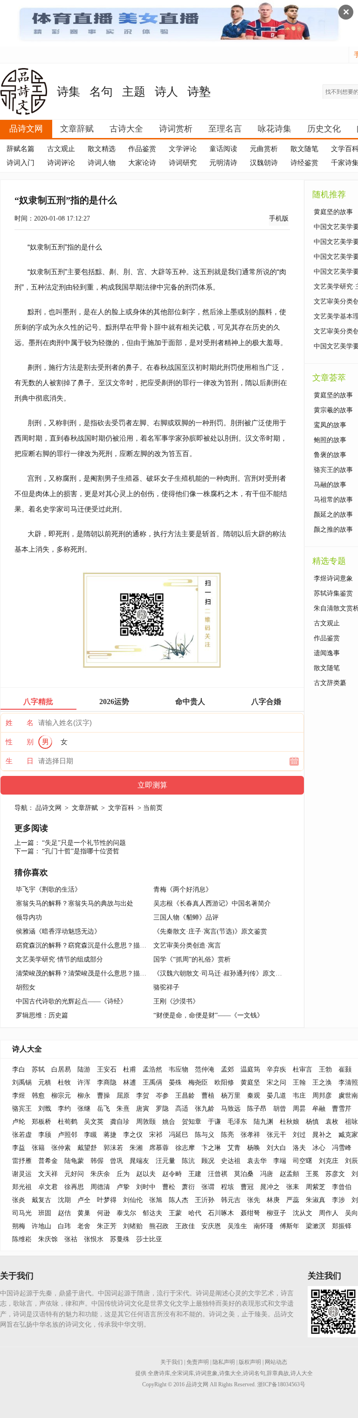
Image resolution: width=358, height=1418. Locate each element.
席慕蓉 (159, 1147)
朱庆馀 (48, 1239)
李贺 (142, 1095)
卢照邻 (67, 1134)
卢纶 (18, 1121)
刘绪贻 (133, 1226)
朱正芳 (107, 1226)
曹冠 (247, 1186)
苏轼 (38, 1069)
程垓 (227, 1186)
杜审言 (302, 1069)
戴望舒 (87, 1147)
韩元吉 (231, 1200)
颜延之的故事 (333, 514)
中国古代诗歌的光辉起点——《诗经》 (71, 1001)
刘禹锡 (22, 1082)
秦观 (253, 1095)
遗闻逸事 (327, 653)
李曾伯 (341, 1186)
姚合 (168, 1121)
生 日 (20, 761)
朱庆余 (100, 1173)
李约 (64, 1108)
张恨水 (93, 1239)
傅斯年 (289, 1226)
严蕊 (292, 1200)
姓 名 (20, 722)
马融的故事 (330, 484)
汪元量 (165, 1160)
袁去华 (257, 1160)
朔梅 (18, 1226)
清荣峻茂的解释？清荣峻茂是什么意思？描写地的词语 (94, 973)
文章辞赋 (77, 128)
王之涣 (322, 1082)
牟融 (318, 1108)
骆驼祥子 (166, 987)
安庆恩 (211, 1226)
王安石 (107, 1069)
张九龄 (204, 1108)
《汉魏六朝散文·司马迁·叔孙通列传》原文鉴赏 (221, 973)
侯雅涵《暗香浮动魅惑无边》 (58, 931)
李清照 (348, 1082)
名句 (101, 91)
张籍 (38, 1147)
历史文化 (324, 128)
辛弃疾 (276, 1069)
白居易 (61, 1069)
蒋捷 (110, 1134)
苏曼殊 (120, 1239)
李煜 (18, 1095)
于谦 (214, 1121)
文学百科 (121, 807)
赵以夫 (146, 1173)
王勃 (325, 1069)
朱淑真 (315, 1200)
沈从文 (302, 1213)
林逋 (129, 1082)
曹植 (207, 1095)
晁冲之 (270, 1186)
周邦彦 (322, 1095)
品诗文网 (26, 128)
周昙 (299, 1108)
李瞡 (90, 1134)
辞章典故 (278, 1373)
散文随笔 (304, 148)
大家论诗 (142, 162)
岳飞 (103, 1108)
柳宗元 (61, 1095)
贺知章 (191, 1121)
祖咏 (351, 1121)
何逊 (103, 1213)
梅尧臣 (198, 1082)
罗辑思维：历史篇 (42, 1015)
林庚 (273, 1200)
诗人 (166, 91)
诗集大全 (230, 1373)
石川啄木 (221, 1213)
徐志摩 (185, 1147)
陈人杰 (178, 1200)
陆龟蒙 (74, 1160)
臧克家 (348, 1134)
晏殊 (175, 1082)
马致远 (231, 1108)
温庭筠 (250, 1069)
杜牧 (64, 1082)
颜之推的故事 (333, 529)
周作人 (328, 1213)
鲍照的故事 (330, 439)
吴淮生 (237, 1226)
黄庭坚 (250, 1082)
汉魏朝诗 (264, 162)
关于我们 (171, 1362)
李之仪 (133, 1134)
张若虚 (22, 1134)
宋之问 (276, 1082)
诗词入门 (20, 162)
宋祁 (155, 1134)
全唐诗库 (159, 1373)
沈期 (64, 1200)
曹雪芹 (341, 1108)
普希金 (48, 1160)
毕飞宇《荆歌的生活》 (48, 889)
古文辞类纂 (330, 682)
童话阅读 (223, 148)
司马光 (22, 1213)
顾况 (207, 1160)
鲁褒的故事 (330, 454)
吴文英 (93, 1121)
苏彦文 (335, 1173)
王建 (194, 1173)
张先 (253, 1200)
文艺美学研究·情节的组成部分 (59, 959)
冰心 (318, 1147)
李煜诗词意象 (333, 578)
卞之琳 (211, 1147)
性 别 (20, 742)
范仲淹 (204, 1069)
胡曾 (279, 1108)
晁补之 (322, 1134)
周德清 (100, 1186)
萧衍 (188, 1186)
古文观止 (61, 148)
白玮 (64, 1226)
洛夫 (299, 1147)
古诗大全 (126, 128)
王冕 (312, 1173)
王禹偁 (152, 1082)
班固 (44, 1213)
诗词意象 (206, 1373)
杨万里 (231, 1095)
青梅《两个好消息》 (182, 889)
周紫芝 (315, 1186)
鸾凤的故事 (330, 425)
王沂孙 (204, 1200)
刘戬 (44, 1108)
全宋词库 (183, 1373)
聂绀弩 (250, 1213)
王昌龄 (185, 1095)
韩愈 (38, 1095)
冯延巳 (178, 1134)
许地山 (41, 1226)
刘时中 (146, 1186)
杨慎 (312, 1121)
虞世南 (348, 1095)
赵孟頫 (289, 1173)
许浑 (83, 1082)
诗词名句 (254, 1373)
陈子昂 (257, 1108)
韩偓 (96, 1160)
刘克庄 (328, 1160)
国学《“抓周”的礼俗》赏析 (192, 959)
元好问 (74, 1173)
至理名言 (225, 128)
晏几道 (276, 1095)
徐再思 (74, 1186)
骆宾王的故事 (333, 469)
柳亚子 (276, 1213)
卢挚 (123, 1186)
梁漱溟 (315, 1226)
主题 (133, 91)
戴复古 (41, 1200)
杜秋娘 (289, 1121)
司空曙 (302, 1160)
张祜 (70, 1239)
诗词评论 (61, 162)
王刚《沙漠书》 (176, 1001)
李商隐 (107, 1082)
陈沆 (188, 1160)
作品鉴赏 (142, 148)
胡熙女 (25, 987)
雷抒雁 (22, 1160)
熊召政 (159, 1226)
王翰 (299, 1082)
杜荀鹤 (67, 1121)
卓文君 (48, 1186)
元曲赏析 (264, 148)
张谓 (207, 1186)
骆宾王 (22, 1108)
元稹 (44, 1082)
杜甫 (129, 1069)
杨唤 (253, 1147)
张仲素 (61, 1147)
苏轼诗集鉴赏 (333, 593)
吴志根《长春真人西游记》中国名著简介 (212, 903)
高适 (181, 1108)
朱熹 (123, 1108)
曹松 (168, 1186)
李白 (18, 1069)
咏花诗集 (274, 128)
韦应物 (178, 1069)
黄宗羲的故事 (333, 410)
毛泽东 (237, 1121)
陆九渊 (263, 1121)
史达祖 (231, 1160)
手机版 (279, 218)
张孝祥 (250, 1134)
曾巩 (116, 1160)
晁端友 (139, 1160)
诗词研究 (183, 162)
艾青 (234, 1147)
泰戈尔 (126, 1213)
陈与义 (204, 1134)
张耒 (292, 1186)
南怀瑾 (263, 1226)
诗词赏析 (176, 128)
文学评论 (183, 148)
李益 (18, 1147)
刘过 (299, 1134)
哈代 (194, 1213)
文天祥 (48, 1173)
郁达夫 (152, 1213)
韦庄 (299, 1095)
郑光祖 (22, 1186)
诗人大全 (27, 1049)
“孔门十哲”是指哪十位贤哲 (80, 851)
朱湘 (136, 1147)
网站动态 (276, 1362)
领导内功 (29, 917)
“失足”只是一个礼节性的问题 (84, 842)
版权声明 (250, 1362)
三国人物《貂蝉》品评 (186, 917)
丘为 (123, 1173)
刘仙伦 (133, 1200)
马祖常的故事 (333, 499)
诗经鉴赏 (304, 162)
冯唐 (266, 1173)
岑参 (162, 1095)
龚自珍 (120, 1121)
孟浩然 (152, 1069)
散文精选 (102, 148)
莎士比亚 (149, 1239)
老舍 (83, 1226)
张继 (83, 1108)
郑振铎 (341, 1226)
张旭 (155, 1200)
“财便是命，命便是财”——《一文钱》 (208, 1015)
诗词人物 (102, 162)
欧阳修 (224, 1082)
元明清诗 (223, 162)
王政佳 (185, 1226)
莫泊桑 (244, 1173)
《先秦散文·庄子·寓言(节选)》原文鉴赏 (210, 931)
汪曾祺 (217, 1173)
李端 (279, 1160)
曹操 (103, 1095)
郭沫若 (113, 1147)
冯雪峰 (341, 1147)
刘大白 (276, 1147)
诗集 (68, 91)
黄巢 (83, 1213)
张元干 (276, 1134)
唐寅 (142, 1108)
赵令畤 (172, 1173)
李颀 (44, 1134)
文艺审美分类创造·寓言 (187, 945)
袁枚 (331, 1121)
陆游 (83, 1069)
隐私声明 (224, 1362)
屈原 (123, 1095)
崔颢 (344, 1069)
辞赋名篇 (20, 148)
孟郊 (227, 1069)
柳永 (83, 1095)
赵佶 (64, 1213)
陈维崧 (22, 1239)
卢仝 (83, 1200)
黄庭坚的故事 (333, 211)
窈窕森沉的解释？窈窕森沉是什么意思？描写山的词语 (94, 945)
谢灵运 (22, 1173)
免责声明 (197, 1362)
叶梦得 (107, 1200)
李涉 (338, 1200)
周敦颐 (146, 1121)
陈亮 (227, 1134)
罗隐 (162, 1108)
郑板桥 (41, 1121)
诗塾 (199, 91)
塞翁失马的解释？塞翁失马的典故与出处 (74, 903)
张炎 (18, 1200)
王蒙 (175, 1213)
